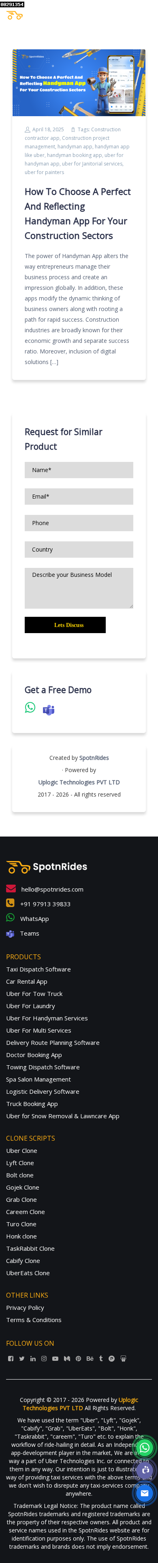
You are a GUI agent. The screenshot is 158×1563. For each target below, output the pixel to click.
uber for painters (44, 172)
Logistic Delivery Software (42, 1091)
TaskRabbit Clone (30, 1248)
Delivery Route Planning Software (53, 1042)
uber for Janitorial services (92, 163)
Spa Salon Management (38, 1079)
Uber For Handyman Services (47, 1018)
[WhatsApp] (144, 1447)
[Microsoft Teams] (144, 1470)
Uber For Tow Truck (34, 993)
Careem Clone (25, 1212)
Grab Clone (21, 1199)
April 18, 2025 (48, 129)
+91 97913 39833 (45, 904)
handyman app (75, 146)
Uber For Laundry (30, 1006)
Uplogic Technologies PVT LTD (79, 782)
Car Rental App (26, 981)
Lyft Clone (20, 1163)
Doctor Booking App (34, 1055)
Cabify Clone (23, 1260)
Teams (28, 933)
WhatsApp (34, 918)
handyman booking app (74, 155)
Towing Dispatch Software (43, 1067)
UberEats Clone (28, 1273)
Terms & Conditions (34, 1320)
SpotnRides (94, 758)
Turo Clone (21, 1224)
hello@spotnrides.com (51, 889)
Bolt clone (20, 1175)
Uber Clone (21, 1150)
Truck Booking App (32, 1103)
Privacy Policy (25, 1307)
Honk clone (21, 1236)
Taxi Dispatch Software (38, 969)
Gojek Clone (22, 1187)
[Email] (144, 1493)
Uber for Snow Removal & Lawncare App (63, 1116)
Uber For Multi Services (38, 1030)
